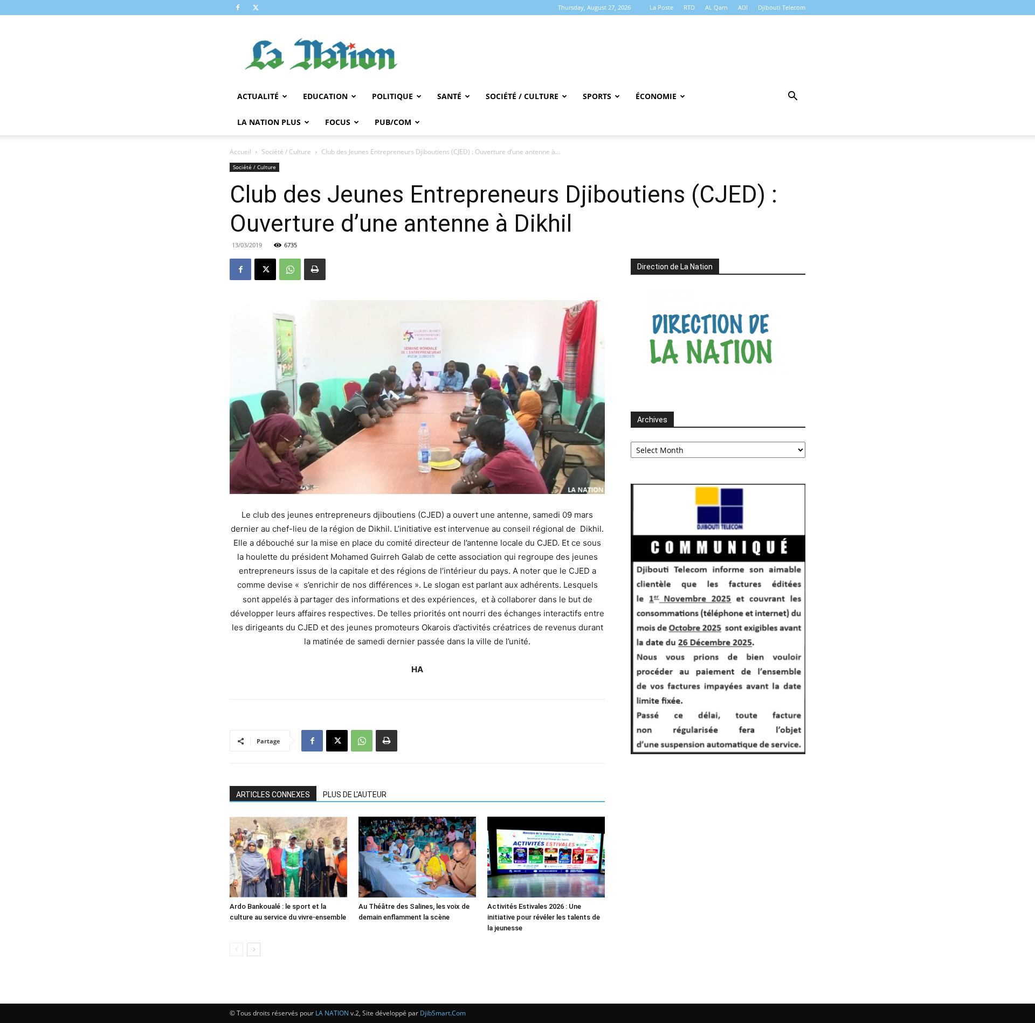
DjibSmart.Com (443, 1013)
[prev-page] (236, 949)
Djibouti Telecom (781, 7)
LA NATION (332, 1013)
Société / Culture (522, 96)
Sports (597, 96)
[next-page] (253, 949)
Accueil (240, 151)
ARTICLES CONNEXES (273, 794)
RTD (689, 7)
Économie (656, 96)
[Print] (315, 269)
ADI (743, 7)
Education (325, 96)
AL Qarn (716, 7)
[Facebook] (238, 7)
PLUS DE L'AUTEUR (355, 794)
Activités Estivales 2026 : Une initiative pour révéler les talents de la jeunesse (543, 917)
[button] (792, 97)
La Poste (661, 7)
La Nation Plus (269, 122)
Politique (392, 96)
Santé (449, 96)
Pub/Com (393, 122)
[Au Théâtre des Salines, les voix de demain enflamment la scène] (417, 857)
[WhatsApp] (290, 269)
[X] (255, 7)
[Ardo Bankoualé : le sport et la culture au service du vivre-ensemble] (288, 857)
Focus (337, 122)
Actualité (258, 96)
